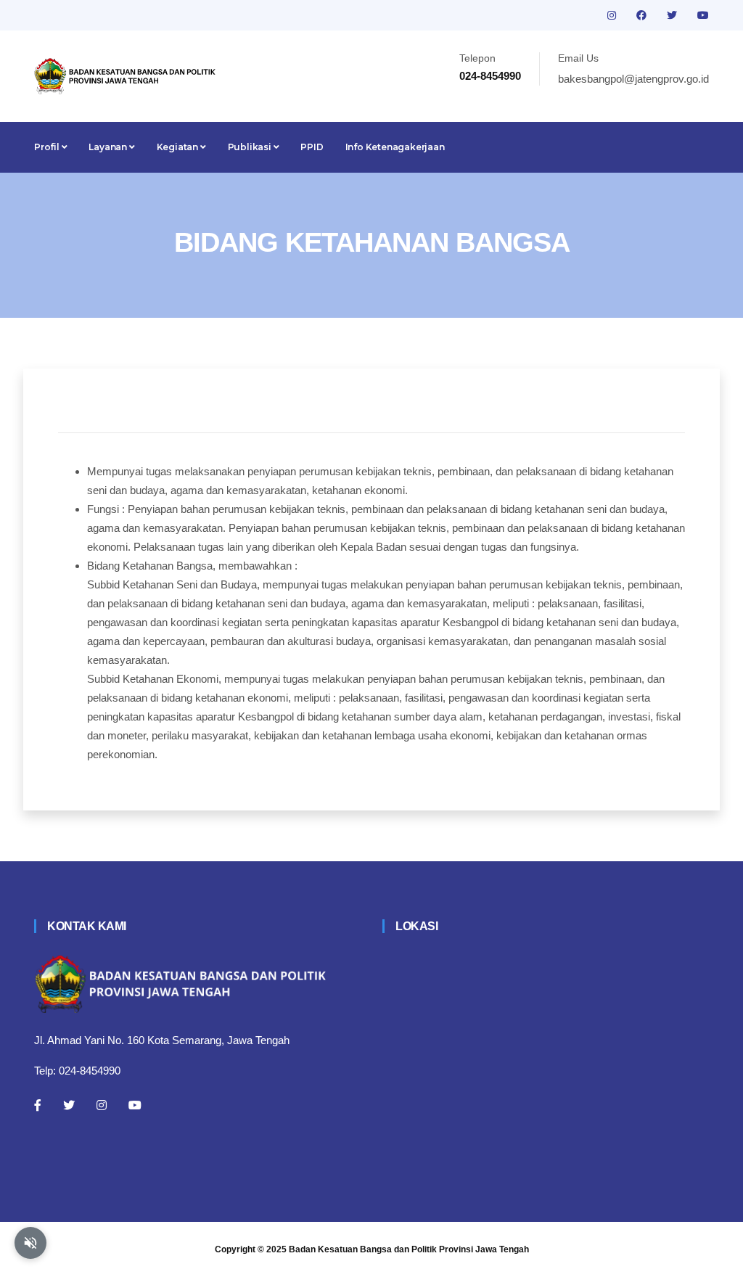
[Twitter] (69, 1105)
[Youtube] (135, 1105)
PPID (311, 146)
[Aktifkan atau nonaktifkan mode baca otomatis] (30, 1243)
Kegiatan (178, 146)
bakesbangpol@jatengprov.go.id (633, 79)
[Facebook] (38, 1105)
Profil (48, 146)
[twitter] (673, 15)
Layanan (108, 146)
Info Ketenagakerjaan (395, 146)
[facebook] (643, 15)
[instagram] (613, 15)
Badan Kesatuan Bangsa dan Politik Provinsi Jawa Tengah (409, 1249)
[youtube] (703, 15)
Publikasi (251, 146)
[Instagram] (101, 1105)
